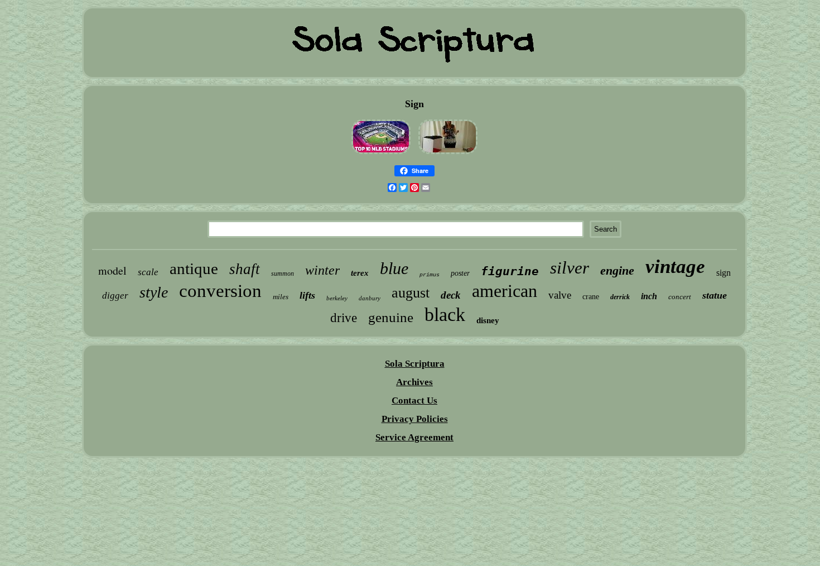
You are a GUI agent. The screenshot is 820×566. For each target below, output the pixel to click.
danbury (369, 298)
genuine (390, 317)
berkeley (337, 298)
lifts (307, 295)
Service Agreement (414, 437)
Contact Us (414, 400)
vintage (675, 266)
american (504, 291)
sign (723, 272)
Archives (414, 382)
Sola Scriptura (415, 363)
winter (322, 270)
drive (343, 318)
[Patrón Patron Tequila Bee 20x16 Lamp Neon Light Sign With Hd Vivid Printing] (448, 153)
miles (280, 296)
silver (569, 267)
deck (451, 295)
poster (460, 273)
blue (394, 268)
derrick (620, 297)
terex (360, 272)
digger (115, 295)
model (112, 270)
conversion (220, 291)
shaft (244, 269)
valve (559, 295)
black (445, 314)
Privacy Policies (415, 419)
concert (679, 296)
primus (429, 275)
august (411, 293)
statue (714, 295)
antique (194, 268)
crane (590, 296)
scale (148, 272)
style (153, 292)
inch (649, 296)
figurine (510, 271)
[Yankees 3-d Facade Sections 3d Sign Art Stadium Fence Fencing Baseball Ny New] (381, 153)
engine (617, 270)
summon (282, 273)
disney (487, 320)
